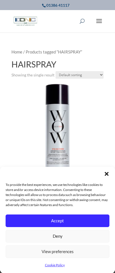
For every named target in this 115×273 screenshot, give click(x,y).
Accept (57, 220)
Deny (58, 236)
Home (16, 51)
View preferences (58, 251)
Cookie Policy (55, 265)
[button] (106, 174)
